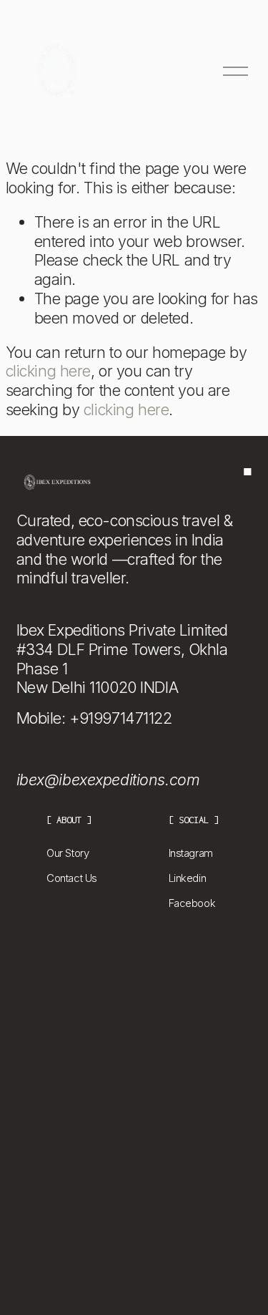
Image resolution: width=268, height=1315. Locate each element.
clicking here (48, 370)
